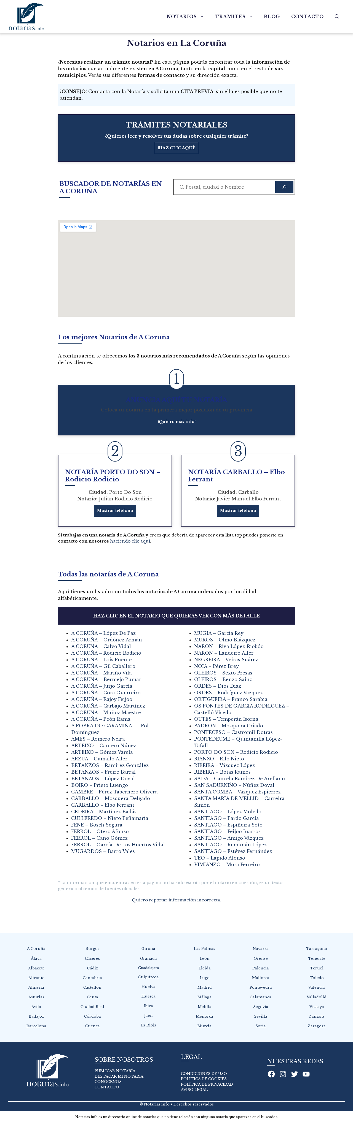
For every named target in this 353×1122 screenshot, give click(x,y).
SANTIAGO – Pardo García (226, 818)
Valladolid (317, 997)
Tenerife (316, 958)
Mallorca (260, 977)
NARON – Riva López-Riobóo (229, 646)
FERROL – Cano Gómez (99, 838)
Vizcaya (316, 1006)
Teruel (316, 968)
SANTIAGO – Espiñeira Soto (228, 825)
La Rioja (148, 1025)
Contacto (307, 16)
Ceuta (92, 997)
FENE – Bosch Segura (96, 825)
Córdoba (92, 1016)
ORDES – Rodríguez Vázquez (228, 692)
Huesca (148, 996)
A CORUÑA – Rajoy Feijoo (101, 699)
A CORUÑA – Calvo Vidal (101, 646)
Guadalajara (148, 968)
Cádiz (92, 968)
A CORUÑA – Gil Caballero (103, 666)
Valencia (316, 987)
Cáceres (92, 958)
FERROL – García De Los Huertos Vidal (118, 844)
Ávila (36, 1006)
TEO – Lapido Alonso (219, 858)
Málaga (204, 997)
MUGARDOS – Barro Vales (103, 851)
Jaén (148, 1015)
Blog (272, 16)
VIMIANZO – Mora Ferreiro (227, 864)
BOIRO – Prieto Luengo (99, 785)
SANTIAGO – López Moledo (227, 811)
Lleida (205, 968)
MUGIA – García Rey (219, 633)
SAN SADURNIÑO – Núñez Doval (234, 785)
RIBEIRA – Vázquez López (224, 765)
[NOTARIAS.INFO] (26, 16)
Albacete (36, 968)
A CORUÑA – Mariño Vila (101, 673)
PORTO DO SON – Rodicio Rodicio (236, 752)
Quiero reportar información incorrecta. (176, 900)
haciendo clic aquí (130, 541)
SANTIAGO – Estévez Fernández (233, 851)
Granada (148, 958)
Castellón (92, 987)
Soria (260, 1026)
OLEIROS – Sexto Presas (223, 673)
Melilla (205, 1006)
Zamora (316, 1016)
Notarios (182, 16)
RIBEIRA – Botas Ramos (222, 772)
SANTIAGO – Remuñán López (230, 844)
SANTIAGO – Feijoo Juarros (227, 831)
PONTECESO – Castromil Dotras (233, 732)
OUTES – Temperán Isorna (226, 719)
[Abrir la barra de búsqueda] (337, 16)
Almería (36, 987)
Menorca (204, 1016)
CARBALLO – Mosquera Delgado (110, 798)
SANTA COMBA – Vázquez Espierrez (237, 792)
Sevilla (260, 1016)
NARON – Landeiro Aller (223, 653)
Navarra (261, 948)
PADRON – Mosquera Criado (228, 725)
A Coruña (36, 948)
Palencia (260, 968)
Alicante (36, 977)
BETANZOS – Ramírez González (110, 765)
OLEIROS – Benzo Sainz (223, 679)
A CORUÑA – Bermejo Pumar (106, 679)
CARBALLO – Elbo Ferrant (102, 805)
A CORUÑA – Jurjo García (101, 686)
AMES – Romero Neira (98, 739)
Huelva (148, 986)
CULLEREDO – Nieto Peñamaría (109, 818)
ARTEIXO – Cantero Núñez (103, 745)
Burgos (92, 948)
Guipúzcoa (148, 977)
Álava (36, 958)
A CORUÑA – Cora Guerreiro (106, 692)
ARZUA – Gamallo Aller (99, 758)
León (205, 958)
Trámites (230, 16)
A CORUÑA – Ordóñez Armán (106, 640)
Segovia (260, 1006)
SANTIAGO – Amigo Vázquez (229, 838)
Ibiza (148, 1006)
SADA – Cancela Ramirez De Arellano (239, 778)
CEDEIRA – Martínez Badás (104, 811)
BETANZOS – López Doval (103, 778)
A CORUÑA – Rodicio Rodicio (106, 653)
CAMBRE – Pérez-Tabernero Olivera (114, 792)
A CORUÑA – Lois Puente (101, 659)
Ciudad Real (92, 1006)
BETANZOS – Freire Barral (103, 772)
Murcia (204, 1026)
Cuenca (92, 1026)
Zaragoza (317, 1026)
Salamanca (260, 997)
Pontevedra (261, 987)
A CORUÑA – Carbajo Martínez (108, 706)
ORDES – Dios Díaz (217, 686)
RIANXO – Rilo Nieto (219, 758)
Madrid (204, 987)
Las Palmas (204, 948)
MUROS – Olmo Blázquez (224, 640)
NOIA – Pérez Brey (216, 666)
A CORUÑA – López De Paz (103, 633)
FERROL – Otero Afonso (100, 831)
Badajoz (36, 1016)
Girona (148, 948)
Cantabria (92, 977)
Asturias (36, 997)
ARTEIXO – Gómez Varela (102, 752)
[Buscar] (284, 187)
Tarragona (316, 948)
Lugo (205, 977)
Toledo (317, 977)
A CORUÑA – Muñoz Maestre (106, 712)
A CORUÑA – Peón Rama (100, 719)
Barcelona (36, 1026)
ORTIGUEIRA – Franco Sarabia (231, 699)
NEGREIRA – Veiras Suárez (226, 659)
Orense (261, 958)
